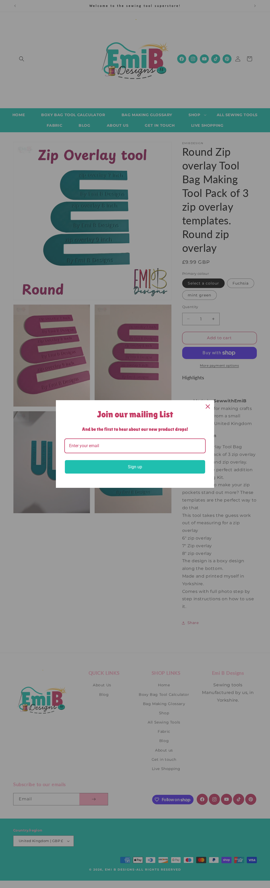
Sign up (135, 466)
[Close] (207, 406)
